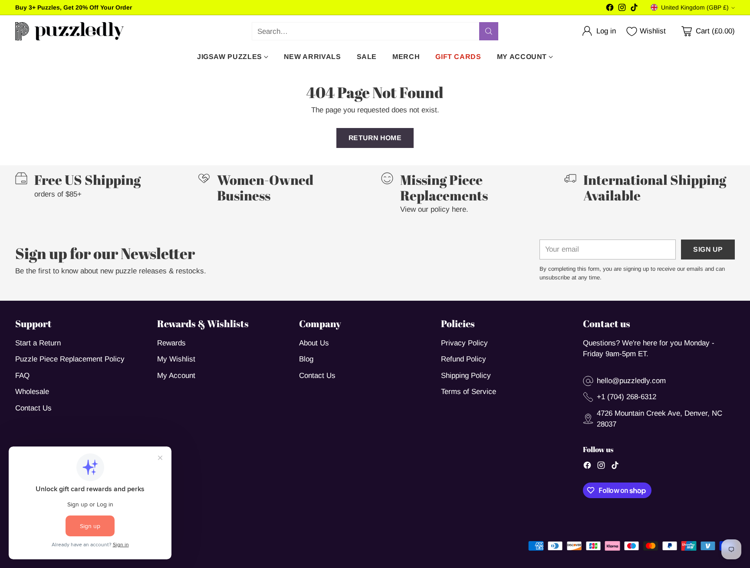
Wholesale (32, 391)
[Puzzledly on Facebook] (609, 9)
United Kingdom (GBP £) (695, 7)
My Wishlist (176, 359)
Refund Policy (463, 359)
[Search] (488, 31)
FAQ (22, 375)
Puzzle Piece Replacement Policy (70, 359)
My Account (176, 375)
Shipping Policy (466, 375)
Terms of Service (468, 391)
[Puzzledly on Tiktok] (634, 9)
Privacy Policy (464, 343)
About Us (314, 343)
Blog (306, 359)
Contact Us (33, 408)
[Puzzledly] (69, 31)
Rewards (171, 343)
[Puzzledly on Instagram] (622, 9)
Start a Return (38, 343)
